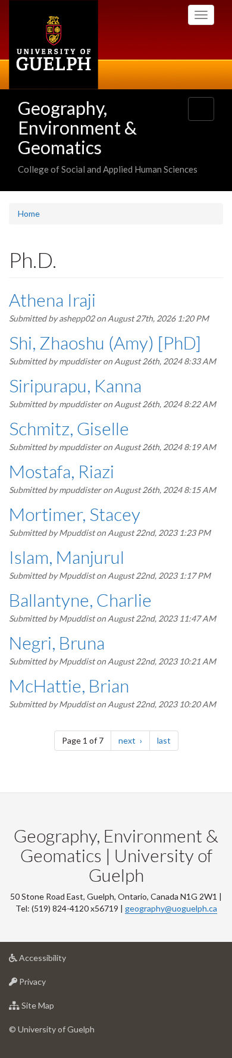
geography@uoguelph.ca (171, 908)
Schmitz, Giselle (69, 428)
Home (29, 213)
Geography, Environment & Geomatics (77, 127)
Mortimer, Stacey (74, 514)
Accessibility (60, 961)
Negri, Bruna (57, 642)
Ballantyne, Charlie (80, 599)
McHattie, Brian (69, 685)
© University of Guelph (52, 1029)
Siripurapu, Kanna (75, 385)
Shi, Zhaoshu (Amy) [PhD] (105, 342)
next (134, 740)
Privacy (50, 985)
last (167, 740)
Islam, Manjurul (66, 556)
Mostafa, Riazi (61, 471)
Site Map (56, 1009)
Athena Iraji (52, 299)
